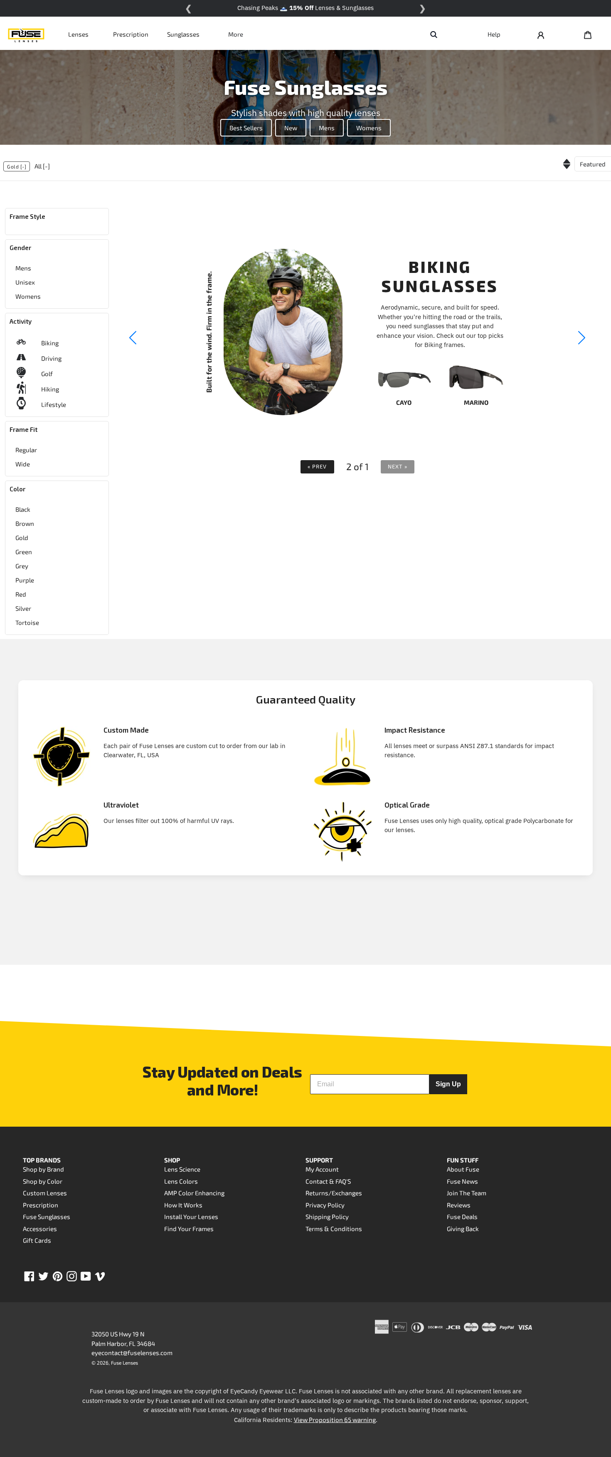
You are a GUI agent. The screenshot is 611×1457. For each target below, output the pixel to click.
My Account (322, 1169)
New (290, 127)
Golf (47, 373)
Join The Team (466, 1193)
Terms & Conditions (334, 1228)
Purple (24, 580)
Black (22, 509)
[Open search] (433, 34)
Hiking (50, 389)
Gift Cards (37, 1240)
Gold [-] (16, 166)
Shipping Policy (327, 1216)
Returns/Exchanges (334, 1193)
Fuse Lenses (124, 1362)
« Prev (317, 466)
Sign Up (448, 1084)
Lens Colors (181, 1181)
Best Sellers (246, 127)
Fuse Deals (462, 1216)
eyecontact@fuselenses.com (131, 1352)
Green (23, 551)
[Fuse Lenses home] (26, 34)
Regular (26, 449)
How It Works (183, 1205)
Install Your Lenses (191, 1216)
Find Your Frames (189, 1228)
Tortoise (27, 622)
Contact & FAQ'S (328, 1181)
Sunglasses (183, 34)
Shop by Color (42, 1181)
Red (20, 594)
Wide (22, 464)
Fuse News (462, 1181)
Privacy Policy (325, 1205)
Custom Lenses (45, 1193)
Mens (327, 127)
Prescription (130, 34)
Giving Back (463, 1228)
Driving (51, 358)
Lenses (78, 34)
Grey (21, 566)
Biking (50, 343)
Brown (24, 523)
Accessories (40, 1228)
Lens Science (182, 1169)
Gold (21, 537)
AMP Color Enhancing (194, 1193)
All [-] (42, 166)
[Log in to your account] (541, 34)
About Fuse (463, 1169)
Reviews (459, 1205)
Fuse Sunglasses (46, 1216)
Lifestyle (53, 404)
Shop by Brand (43, 1169)
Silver (23, 608)
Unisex (25, 282)
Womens (369, 127)
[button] (582, 338)
